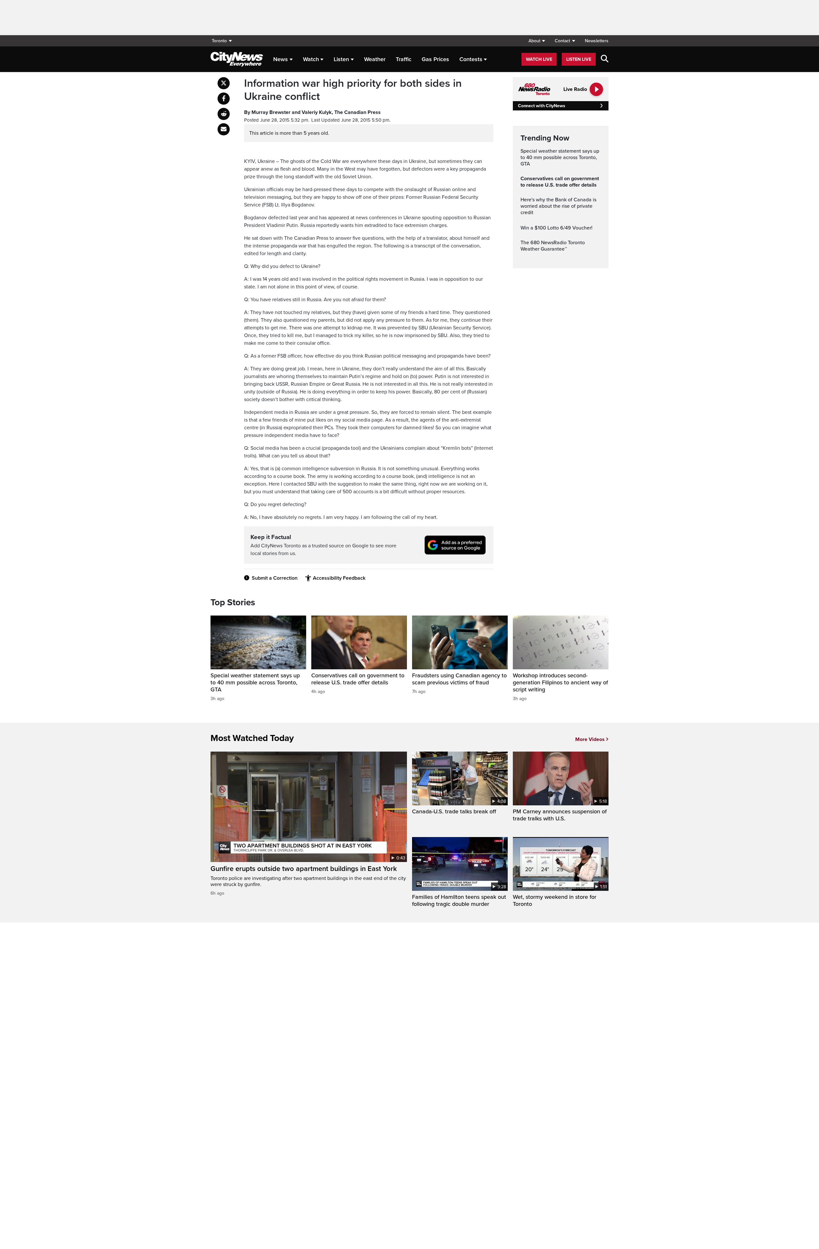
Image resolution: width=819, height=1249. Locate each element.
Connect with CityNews (541, 106)
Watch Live (539, 59)
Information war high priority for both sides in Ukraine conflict (353, 90)
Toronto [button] (219, 41)
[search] (604, 59)
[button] (536, 40)
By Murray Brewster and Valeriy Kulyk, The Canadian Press (312, 112)
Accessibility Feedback (339, 578)
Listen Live (578, 59)
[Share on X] (224, 83)
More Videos (590, 739)
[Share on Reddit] (224, 114)
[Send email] (224, 129)
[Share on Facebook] (224, 99)
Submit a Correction (275, 578)
